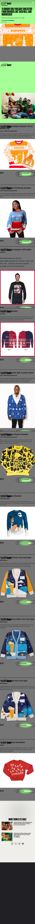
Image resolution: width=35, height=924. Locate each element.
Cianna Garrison (8, 20)
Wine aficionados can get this (10, 258)
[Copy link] (19, 843)
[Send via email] (23, 843)
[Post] (15, 843)
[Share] (12, 843)
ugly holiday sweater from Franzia (12, 261)
